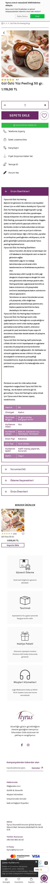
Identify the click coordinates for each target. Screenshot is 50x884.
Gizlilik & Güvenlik (15, 790)
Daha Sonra (22, 16)
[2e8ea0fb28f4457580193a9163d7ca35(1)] (25, 716)
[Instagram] (28, 745)
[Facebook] (22, 745)
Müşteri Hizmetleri (15, 794)
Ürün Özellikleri (20, 191)
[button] (41, 867)
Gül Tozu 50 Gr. (7, 537)
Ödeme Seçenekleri (22, 480)
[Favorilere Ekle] (44, 115)
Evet (37, 16)
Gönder (36, 768)
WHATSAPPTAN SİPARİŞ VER (26, 125)
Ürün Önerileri (19, 491)
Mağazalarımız (13, 786)
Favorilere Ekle (23, 534)
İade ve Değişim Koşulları (18, 803)
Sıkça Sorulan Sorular (16, 799)
